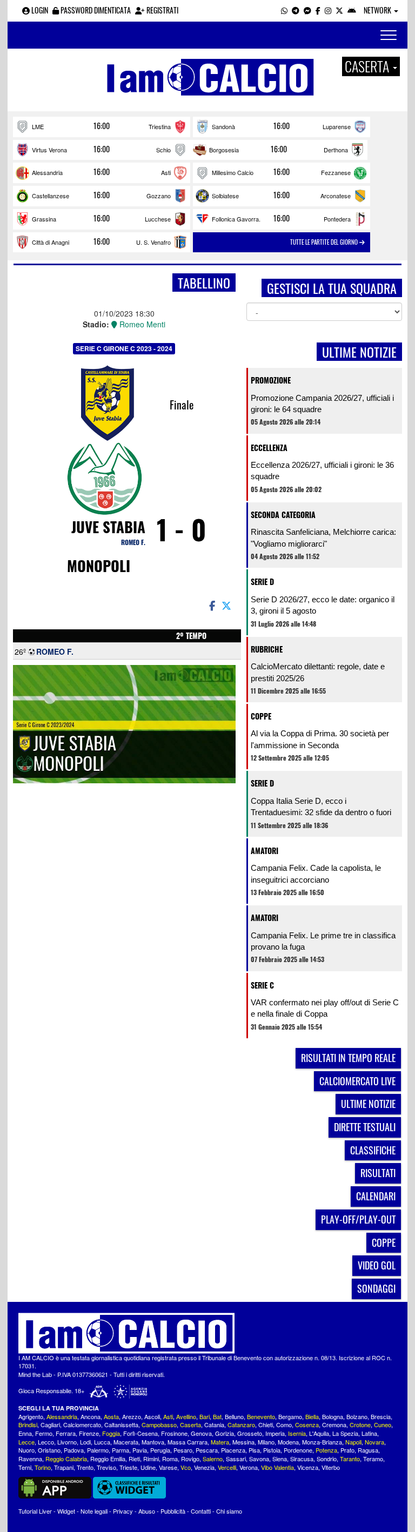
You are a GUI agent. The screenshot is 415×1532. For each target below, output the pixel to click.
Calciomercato (82, 1424)
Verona (248, 1467)
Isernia (297, 1433)
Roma (170, 1458)
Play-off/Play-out (358, 1219)
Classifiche (373, 1150)
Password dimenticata (95, 10)
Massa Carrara (188, 1441)
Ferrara (66, 1433)
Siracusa (301, 1458)
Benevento (261, 1416)
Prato (347, 1450)
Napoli (353, 1441)
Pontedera (337, 218)
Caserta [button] (368, 66)
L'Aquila (319, 1433)
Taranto (350, 1458)
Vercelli (227, 1467)
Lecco (46, 1441)
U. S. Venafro (153, 242)
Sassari (236, 1458)
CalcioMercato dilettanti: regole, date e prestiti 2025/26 (318, 672)
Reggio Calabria (66, 1458)
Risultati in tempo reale (348, 1058)
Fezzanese (336, 172)
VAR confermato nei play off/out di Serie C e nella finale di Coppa (325, 1008)
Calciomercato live (357, 1081)
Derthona (336, 149)
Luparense (337, 126)
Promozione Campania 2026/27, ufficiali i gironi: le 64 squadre (322, 403)
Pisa (254, 1450)
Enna (25, 1433)
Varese (168, 1467)
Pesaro (182, 1450)
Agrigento (30, 1416)
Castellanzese (50, 195)
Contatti (201, 1511)
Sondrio (327, 1458)
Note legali (94, 1511)
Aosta (111, 1416)
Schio (163, 149)
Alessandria (47, 172)
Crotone (360, 1424)
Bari (204, 1416)
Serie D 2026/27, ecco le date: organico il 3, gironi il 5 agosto (322, 605)
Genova (201, 1433)
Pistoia (271, 1450)
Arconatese (335, 195)
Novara (374, 1441)
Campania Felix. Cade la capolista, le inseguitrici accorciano (316, 873)
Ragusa (368, 1450)
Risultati (378, 1173)
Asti (166, 172)
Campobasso (159, 1424)
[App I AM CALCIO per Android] (351, 10)
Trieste (128, 1467)
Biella (312, 1416)
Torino (43, 1467)
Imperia (275, 1433)
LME (38, 126)
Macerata (125, 1441)
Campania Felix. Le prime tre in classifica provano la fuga (323, 941)
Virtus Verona (49, 149)
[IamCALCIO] (207, 1333)
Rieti (134, 1458)
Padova (74, 1450)
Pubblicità (172, 1511)
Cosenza (307, 1424)
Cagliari (50, 1424)
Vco (185, 1467)
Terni (24, 1467)
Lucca (102, 1441)
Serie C (262, 985)
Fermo (43, 1433)
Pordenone (298, 1450)
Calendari (376, 1196)
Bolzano (356, 1416)
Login (39, 10)
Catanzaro (241, 1424)
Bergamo (290, 1416)
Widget (66, 1511)
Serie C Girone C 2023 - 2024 (124, 348)
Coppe (261, 716)
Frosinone (174, 1433)
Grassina (44, 218)
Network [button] (378, 10)
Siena (279, 1458)
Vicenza (307, 1467)
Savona (259, 1458)
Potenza (326, 1450)
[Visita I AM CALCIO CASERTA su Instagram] (328, 10)
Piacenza (233, 1450)
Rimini (151, 1458)
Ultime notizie (368, 1104)
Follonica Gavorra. (236, 218)
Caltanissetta (121, 1424)
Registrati (161, 10)
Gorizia (224, 1433)
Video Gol (377, 1265)
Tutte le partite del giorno (324, 242)
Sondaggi (376, 1288)
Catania (214, 1424)
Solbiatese (225, 195)
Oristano (49, 1450)
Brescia (381, 1416)
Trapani (63, 1467)
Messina (243, 1441)
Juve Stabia (108, 526)
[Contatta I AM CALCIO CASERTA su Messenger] (307, 10)
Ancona (91, 1416)
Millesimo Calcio (232, 172)
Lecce (26, 1441)
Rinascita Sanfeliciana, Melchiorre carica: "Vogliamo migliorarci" (323, 537)
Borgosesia (224, 149)
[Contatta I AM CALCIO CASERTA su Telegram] (295, 10)
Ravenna (30, 1458)
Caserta (190, 1424)
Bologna (332, 1416)
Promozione (271, 380)
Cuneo (382, 1424)
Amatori (264, 850)
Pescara (207, 1450)
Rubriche (267, 649)
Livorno (67, 1441)
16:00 (101, 125)
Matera (220, 1441)
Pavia (139, 1450)
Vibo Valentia (277, 1467)
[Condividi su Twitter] (227, 605)
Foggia (111, 1433)
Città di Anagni (50, 242)
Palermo (98, 1450)
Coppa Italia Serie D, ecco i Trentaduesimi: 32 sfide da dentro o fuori (321, 806)
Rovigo (190, 1458)
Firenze (89, 1433)
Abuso (146, 1511)
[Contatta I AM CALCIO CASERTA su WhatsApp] (284, 10)
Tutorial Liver (35, 1511)
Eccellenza (269, 447)
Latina (369, 1433)
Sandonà (223, 126)
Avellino (186, 1416)
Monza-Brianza (322, 1441)
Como (284, 1424)
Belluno (234, 1416)
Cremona (334, 1424)
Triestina (160, 126)
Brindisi (27, 1424)
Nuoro (26, 1450)
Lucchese (158, 218)
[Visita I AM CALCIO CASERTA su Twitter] (339, 10)
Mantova (153, 1441)
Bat (217, 1416)
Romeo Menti (141, 324)
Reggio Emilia (107, 1458)
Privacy (123, 1511)
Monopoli (98, 565)
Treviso (106, 1467)
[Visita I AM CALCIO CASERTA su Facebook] (318, 10)
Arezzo (131, 1416)
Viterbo (331, 1467)
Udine (148, 1467)
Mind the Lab (35, 1374)
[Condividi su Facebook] (211, 605)
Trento (85, 1467)
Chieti (265, 1424)
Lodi (85, 1441)
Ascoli (152, 1416)
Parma (120, 1450)
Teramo (373, 1458)
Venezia (204, 1467)
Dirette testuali (365, 1127)
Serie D (262, 581)
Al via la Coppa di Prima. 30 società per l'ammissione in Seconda (320, 739)
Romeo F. (133, 542)
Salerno (213, 1458)
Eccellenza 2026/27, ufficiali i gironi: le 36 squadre (322, 470)
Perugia (160, 1450)
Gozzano (158, 195)
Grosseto (249, 1433)
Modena (288, 1441)
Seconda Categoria (283, 514)
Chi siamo (229, 1511)
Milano (266, 1441)
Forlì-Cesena (140, 1433)
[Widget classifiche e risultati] (129, 1486)
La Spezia (345, 1433)
